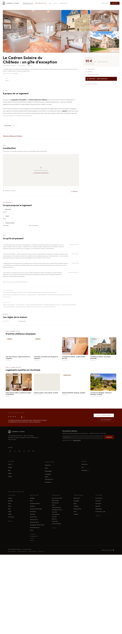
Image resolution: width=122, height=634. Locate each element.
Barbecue (54, 519)
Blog (50, 3)
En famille (98, 501)
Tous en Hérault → (7, 297)
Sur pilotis (54, 516)
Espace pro (105, 3)
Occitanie (32, 506)
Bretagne (32, 498)
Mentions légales (12, 551)
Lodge (9, 511)
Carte (9, 464)
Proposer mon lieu (41, 3)
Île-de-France (33, 517)
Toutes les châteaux (20, 304)
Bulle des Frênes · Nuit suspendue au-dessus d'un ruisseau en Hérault (19, 294)
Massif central (77, 509)
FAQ (82, 467)
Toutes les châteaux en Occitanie (12, 136)
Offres (47, 477)
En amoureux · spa (100, 511)
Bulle (9, 509)
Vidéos (10, 473)
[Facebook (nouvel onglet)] (29, 451)
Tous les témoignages (103, 415)
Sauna (53, 505)
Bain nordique (55, 500)
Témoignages (48, 471)
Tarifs (46, 468)
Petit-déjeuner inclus (57, 509)
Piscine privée (55, 503)
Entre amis (98, 503)
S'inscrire (109, 437)
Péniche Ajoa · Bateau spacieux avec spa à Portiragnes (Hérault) (42, 292)
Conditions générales (22, 551)
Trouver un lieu (28, 3)
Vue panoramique (56, 507)
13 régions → (33, 534)
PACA (31, 501)
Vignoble (76, 514)
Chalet (10, 514)
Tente (9, 503)
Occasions (99, 495)
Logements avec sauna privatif (34, 306)
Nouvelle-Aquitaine (35, 503)
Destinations (34, 495)
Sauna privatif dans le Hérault (49, 306)
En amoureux (99, 498)
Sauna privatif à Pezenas (9, 306)
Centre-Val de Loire (34, 527)
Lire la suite (9, 125)
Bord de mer (77, 498)
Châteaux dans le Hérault (9, 304)
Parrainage (48, 474)
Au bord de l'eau (55, 514)
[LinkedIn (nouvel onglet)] (19, 451)
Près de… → (32, 540)
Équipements (56, 495)
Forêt (75, 511)
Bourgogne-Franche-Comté (37, 525)
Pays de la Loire (34, 519)
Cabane (10, 498)
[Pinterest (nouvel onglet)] (33, 451)
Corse (31, 530)
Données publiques (32, 551)
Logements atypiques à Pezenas (68, 304)
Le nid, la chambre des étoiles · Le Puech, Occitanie (14, 292)
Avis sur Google (106, 419)
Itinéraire (75, 191)
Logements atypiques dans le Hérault (34, 304)
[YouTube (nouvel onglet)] (24, 451)
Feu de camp (55, 521)
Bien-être (98, 506)
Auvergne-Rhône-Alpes (36, 509)
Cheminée (54, 512)
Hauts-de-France (34, 522)
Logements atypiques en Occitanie (52, 304)
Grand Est (32, 514)
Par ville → (32, 538)
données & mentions (76, 440)
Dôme (9, 506)
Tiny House (11, 517)
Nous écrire (84, 464)
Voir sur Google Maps (42, 173)
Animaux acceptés (56, 523)
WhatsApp (84, 470)
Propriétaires (49, 462)
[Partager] (116, 34)
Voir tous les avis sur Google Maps (15, 282)
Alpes (75, 503)
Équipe (10, 476)
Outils (56, 3)
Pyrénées (76, 506)
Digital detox (99, 509)
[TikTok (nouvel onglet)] (15, 451)
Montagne (76, 501)
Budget (10, 467)
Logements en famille (21, 306)
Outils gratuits (49, 479)
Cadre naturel (79, 495)
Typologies (11, 495)
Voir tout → (10, 521)
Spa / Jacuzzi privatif (57, 498)
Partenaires (63, 3)
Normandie (33, 511)
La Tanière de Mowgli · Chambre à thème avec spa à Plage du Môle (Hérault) (54, 294)
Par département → (34, 536)
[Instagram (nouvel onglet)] (10, 451)
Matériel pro (41, 551)
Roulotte (10, 501)
